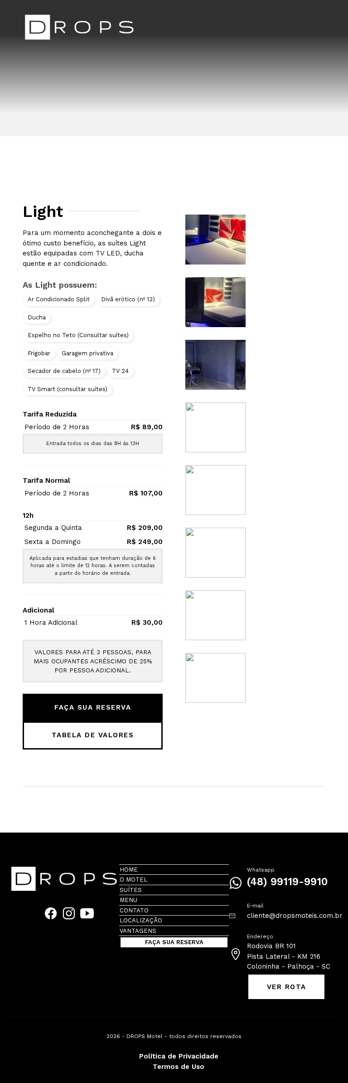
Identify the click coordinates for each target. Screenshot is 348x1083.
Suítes (131, 890)
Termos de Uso (178, 1067)
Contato (134, 910)
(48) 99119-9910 (287, 882)
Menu (128, 900)
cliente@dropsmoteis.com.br (295, 915)
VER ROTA (286, 987)
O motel (133, 879)
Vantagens (138, 930)
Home (129, 869)
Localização (141, 920)
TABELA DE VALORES (93, 735)
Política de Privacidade (178, 1056)
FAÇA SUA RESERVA (92, 707)
